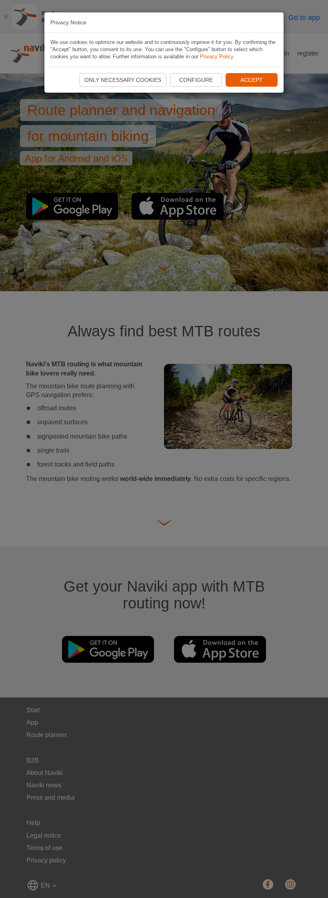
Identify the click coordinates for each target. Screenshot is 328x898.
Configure (196, 80)
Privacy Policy (216, 57)
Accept (251, 80)
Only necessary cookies (122, 80)
